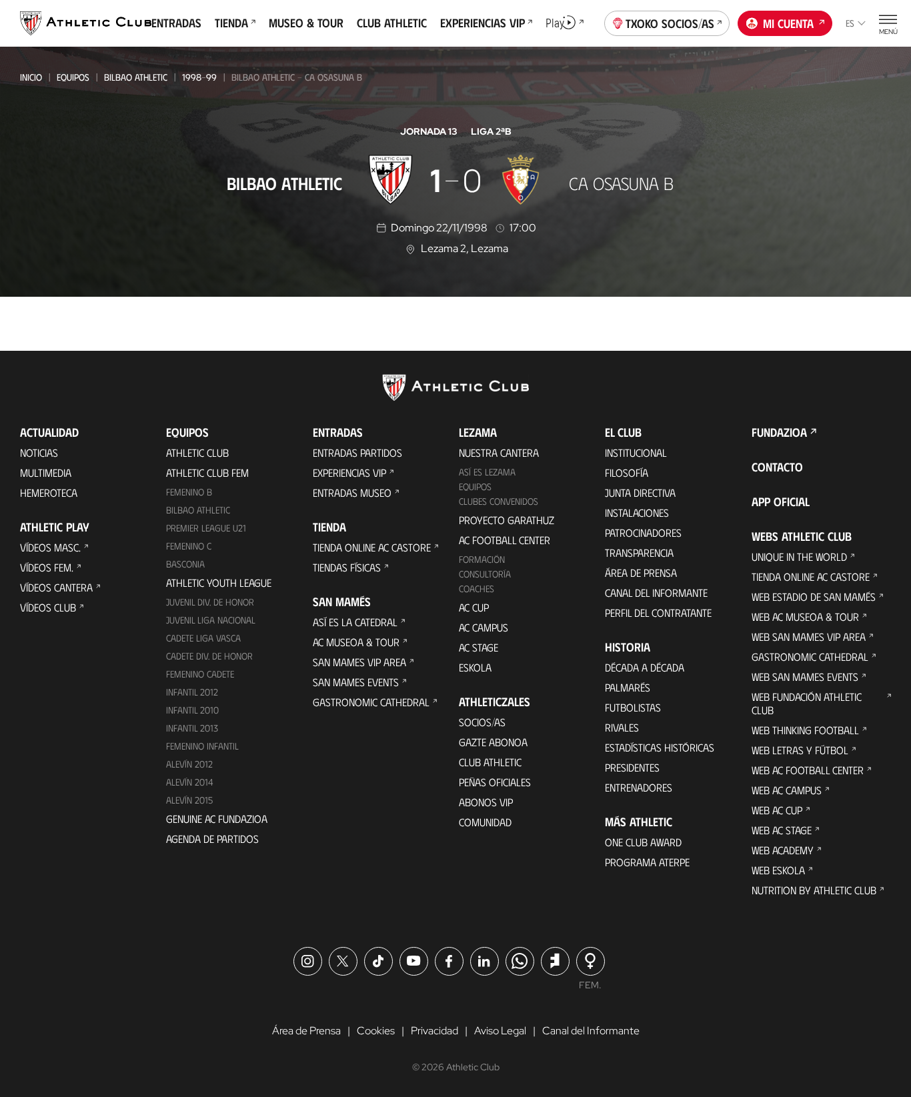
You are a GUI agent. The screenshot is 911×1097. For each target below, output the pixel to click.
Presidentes (632, 767)
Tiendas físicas (347, 567)
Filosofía (626, 472)
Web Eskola (778, 870)
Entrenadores (638, 787)
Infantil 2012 (192, 692)
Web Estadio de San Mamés (814, 596)
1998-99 (199, 77)
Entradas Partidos (357, 452)
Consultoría (485, 574)
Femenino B (189, 491)
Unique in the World (799, 556)
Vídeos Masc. (50, 547)
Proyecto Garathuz (506, 519)
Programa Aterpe (647, 862)
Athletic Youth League (218, 582)
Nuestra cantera (499, 452)
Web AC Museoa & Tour (805, 616)
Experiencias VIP (349, 472)
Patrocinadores (643, 532)
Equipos (73, 77)
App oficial (781, 501)
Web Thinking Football (805, 730)
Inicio (31, 77)
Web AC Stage (782, 830)
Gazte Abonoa (493, 742)
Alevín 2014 (189, 782)
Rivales (622, 727)
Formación (482, 559)
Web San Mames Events (805, 676)
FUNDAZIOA (779, 432)
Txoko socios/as (670, 23)
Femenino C (188, 546)
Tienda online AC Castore (372, 547)
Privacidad (434, 1031)
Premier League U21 (206, 527)
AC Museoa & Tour (356, 642)
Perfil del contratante (658, 612)
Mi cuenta (788, 23)
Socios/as (482, 722)
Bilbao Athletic (135, 77)
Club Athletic (490, 762)
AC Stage (478, 647)
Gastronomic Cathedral (371, 702)
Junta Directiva (640, 492)
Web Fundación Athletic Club (807, 703)
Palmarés (627, 687)
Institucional (636, 452)
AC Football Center (504, 539)
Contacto (777, 466)
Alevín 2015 (189, 800)
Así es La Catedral (355, 622)
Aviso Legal (500, 1031)
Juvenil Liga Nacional (210, 620)
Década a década (644, 667)
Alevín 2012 (189, 764)
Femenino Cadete (200, 674)
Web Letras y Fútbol (800, 750)
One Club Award (643, 842)
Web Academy (783, 850)
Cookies (376, 1031)
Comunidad (485, 822)
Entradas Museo (352, 492)
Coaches (476, 588)
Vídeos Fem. (46, 567)
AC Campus (483, 627)
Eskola (475, 667)
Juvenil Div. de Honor (210, 602)
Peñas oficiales (495, 782)
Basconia (185, 564)
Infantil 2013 (192, 728)
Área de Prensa (641, 572)
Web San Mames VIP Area (809, 636)
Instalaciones (637, 512)
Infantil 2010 (192, 710)
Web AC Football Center (808, 770)
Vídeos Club (48, 607)
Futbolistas (633, 707)
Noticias (39, 452)
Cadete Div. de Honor (209, 656)
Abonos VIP (486, 802)
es (850, 23)
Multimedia (45, 472)
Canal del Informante (656, 592)
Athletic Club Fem (207, 472)
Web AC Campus (787, 790)
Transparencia (639, 552)
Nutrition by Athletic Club (814, 890)
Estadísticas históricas (659, 747)
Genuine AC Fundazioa (216, 818)
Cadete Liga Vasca (203, 638)
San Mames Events (356, 682)
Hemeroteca (48, 492)
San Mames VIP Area (359, 662)
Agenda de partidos (212, 838)
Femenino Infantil (202, 746)
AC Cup (474, 607)
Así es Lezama (487, 471)
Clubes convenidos (498, 501)
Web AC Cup (777, 810)
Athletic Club (197, 452)
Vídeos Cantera (56, 587)
